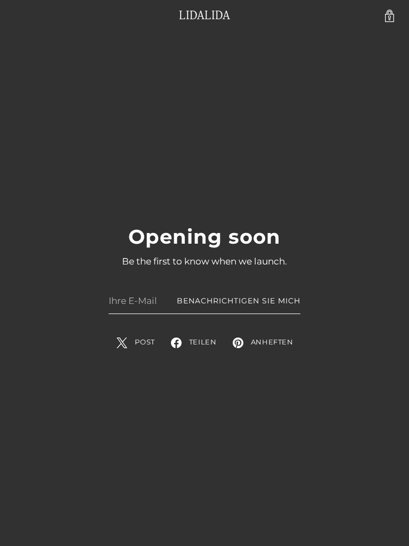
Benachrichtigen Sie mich (238, 300)
